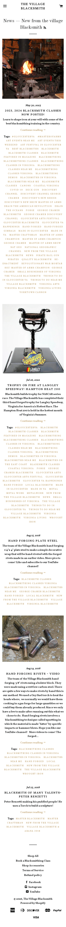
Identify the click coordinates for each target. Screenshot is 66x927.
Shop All (33, 856)
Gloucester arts (48, 472)
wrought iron (33, 773)
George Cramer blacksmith (31, 470)
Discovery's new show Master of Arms (32, 202)
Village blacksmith (21, 284)
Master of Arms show (45, 243)
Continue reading (31, 130)
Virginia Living (49, 288)
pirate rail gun (47, 255)
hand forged (31, 226)
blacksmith (50, 148)
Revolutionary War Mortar (41, 263)
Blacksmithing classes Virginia (33, 450)
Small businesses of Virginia (39, 271)
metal (53, 489)
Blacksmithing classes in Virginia (35, 442)
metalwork (35, 493)
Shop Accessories (33, 865)
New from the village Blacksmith (32, 495)
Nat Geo (16, 247)
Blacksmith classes (23, 153)
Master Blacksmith (30, 818)
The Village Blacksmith (33, 6)
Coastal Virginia (46, 185)
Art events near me (20, 140)
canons (25, 185)
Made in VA (39, 489)
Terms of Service (33, 870)
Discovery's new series (39, 198)
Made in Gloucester (33, 231)
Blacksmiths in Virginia (38, 177)
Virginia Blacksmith (20, 288)
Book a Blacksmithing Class (33, 861)
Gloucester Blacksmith (21, 222)
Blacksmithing (50, 157)
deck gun (32, 190)
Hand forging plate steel (33, 540)
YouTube (34, 892)
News (8, 21)
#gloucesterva (23, 136)
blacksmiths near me (23, 181)
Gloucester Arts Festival (40, 218)
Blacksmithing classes (21, 161)
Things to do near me (46, 280)
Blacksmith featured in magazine (31, 155)
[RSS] (44, 28)
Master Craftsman (23, 235)
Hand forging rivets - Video (33, 673)
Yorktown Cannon (33, 292)
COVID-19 (16, 190)
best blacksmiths (25, 148)
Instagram (35, 887)
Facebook (35, 882)
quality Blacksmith (37, 259)
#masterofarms (49, 136)
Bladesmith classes (45, 464)
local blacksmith (39, 485)
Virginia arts (49, 284)
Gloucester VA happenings (42, 480)
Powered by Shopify (33, 903)
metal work (15, 493)
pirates (13, 259)
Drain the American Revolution (28, 206)
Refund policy (33, 875)
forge (30, 210)
